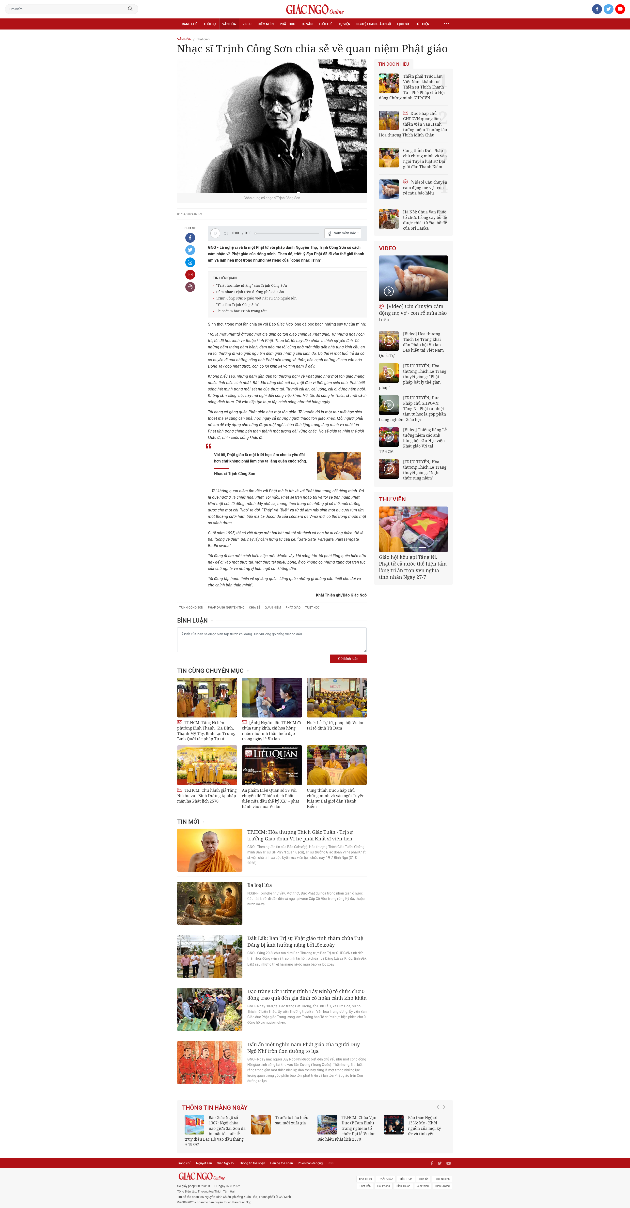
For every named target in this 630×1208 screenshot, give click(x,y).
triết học (312, 607)
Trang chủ (188, 24)
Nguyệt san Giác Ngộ (373, 24)
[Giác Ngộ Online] (260, 1171)
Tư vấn (307, 24)
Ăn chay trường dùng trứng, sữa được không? (290, 1123)
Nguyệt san (204, 1158)
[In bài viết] (190, 287)
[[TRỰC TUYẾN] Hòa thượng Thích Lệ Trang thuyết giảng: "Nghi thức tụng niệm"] (389, 469)
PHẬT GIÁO (386, 1173)
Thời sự (210, 24)
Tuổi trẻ (325, 24)
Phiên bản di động (310, 1158)
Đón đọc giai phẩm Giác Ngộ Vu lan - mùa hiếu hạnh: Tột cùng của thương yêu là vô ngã (414, 1128)
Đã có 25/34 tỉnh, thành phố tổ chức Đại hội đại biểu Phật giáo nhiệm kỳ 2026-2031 (412, 564)
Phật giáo (202, 39)
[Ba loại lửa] (209, 903)
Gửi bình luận (348, 659)
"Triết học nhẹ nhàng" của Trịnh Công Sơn (251, 285)
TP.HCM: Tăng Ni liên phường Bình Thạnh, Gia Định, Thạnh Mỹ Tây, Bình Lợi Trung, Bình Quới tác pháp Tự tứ (206, 731)
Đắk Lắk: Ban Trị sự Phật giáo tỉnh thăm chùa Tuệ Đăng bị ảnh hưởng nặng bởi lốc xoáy (305, 941)
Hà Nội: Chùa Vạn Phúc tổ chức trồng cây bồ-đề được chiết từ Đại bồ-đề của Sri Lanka (425, 220)
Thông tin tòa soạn (252, 1158)
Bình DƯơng (442, 1180)
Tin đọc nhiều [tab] (393, 64)
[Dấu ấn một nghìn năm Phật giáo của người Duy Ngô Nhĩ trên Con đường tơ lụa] (209, 1062)
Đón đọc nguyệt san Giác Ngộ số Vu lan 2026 (360, 1123)
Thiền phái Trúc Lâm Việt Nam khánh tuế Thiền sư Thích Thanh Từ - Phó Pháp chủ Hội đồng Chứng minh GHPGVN (412, 87)
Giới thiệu (423, 1180)
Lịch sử (403, 24)
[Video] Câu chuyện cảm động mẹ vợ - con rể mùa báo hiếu (425, 187)
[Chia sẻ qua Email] (190, 275)
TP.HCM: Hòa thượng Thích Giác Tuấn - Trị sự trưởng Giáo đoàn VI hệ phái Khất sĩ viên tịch (300, 835)
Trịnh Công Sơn (191, 607)
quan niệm (273, 607)
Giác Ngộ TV (225, 1158)
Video (247, 24)
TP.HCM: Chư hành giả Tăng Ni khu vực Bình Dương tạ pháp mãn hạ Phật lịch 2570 (207, 796)
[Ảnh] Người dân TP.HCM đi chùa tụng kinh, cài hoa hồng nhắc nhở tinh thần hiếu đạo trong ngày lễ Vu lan (271, 731)
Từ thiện (422, 24)
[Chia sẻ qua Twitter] (190, 250)
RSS (330, 1158)
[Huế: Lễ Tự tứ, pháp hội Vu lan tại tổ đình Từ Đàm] (337, 697)
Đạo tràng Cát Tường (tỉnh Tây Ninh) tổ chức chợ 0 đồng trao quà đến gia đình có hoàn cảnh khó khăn (307, 994)
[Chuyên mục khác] (446, 24)
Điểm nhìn (266, 24)
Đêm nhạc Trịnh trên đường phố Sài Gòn (250, 291)
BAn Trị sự (365, 1173)
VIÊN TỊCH (405, 1173)
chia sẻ (254, 607)
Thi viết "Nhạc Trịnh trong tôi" (241, 311)
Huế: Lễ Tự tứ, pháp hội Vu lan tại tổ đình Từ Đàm (335, 725)
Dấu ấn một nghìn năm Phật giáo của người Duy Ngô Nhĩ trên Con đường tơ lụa (303, 1047)
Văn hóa (229, 24)
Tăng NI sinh (442, 1173)
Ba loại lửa (259, 885)
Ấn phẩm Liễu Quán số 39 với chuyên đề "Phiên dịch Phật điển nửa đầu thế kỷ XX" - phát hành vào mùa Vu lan (270, 798)
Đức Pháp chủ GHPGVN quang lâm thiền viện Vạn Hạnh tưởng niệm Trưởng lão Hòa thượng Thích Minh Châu (413, 124)
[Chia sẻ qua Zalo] (190, 262)
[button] (439, 1126)
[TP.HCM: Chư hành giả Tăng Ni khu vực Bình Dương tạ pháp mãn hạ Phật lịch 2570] (207, 765)
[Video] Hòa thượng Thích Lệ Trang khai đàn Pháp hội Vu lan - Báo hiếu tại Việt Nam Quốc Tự (411, 344)
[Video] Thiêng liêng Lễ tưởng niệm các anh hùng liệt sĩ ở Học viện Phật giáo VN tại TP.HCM (413, 440)
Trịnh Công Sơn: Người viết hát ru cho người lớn (256, 298)
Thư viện (392, 499)
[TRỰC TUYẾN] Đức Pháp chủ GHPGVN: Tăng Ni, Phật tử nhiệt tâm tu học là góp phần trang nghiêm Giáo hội (412, 408)
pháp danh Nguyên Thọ (226, 607)
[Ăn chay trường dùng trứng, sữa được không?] (261, 1124)
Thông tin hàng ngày (215, 1107)
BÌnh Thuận (403, 1180)
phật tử (423, 1173)
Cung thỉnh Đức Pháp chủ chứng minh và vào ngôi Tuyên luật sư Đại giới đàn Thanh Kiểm (335, 798)
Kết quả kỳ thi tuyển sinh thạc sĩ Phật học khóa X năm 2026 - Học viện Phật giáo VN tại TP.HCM (213, 1128)
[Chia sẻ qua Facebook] (190, 238)
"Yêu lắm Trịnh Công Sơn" (237, 304)
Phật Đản (365, 1180)
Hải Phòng (383, 1180)
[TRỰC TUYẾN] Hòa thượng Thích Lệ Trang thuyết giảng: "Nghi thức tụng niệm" (424, 470)
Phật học (287, 24)
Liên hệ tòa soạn (281, 1158)
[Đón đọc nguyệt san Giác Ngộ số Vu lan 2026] (327, 1124)
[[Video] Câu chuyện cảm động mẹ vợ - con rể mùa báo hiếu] (413, 278)
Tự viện (344, 24)
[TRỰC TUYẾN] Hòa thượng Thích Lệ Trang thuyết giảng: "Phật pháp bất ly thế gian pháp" (412, 376)
